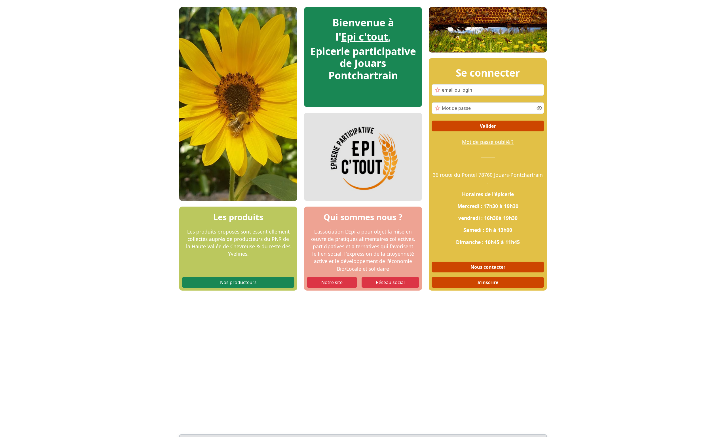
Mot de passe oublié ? (488, 141)
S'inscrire (488, 282)
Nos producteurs (238, 282)
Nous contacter (487, 267)
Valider (488, 126)
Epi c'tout (364, 36)
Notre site (332, 282)
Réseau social (390, 282)
